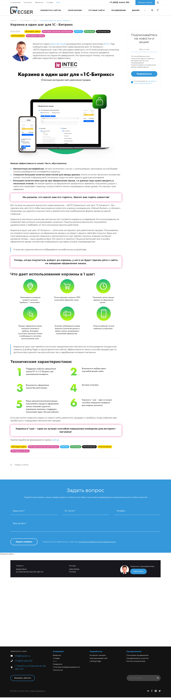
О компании (15, 2)
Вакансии (39, 2)
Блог (55, 661)
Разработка (96, 651)
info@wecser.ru (22, 656)
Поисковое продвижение (137, 655)
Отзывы (49, 2)
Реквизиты (57, 664)
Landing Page (95, 661)
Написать (138, 571)
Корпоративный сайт (99, 658)
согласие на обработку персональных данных (97, 542)
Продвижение (134, 651)
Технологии (58, 670)
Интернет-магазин (98, 655)
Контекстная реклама (135, 661)
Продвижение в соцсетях (137, 658)
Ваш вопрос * (20, 523)
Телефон (120, 511)
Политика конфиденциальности (66, 667)
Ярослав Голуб (57, 44)
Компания (58, 651)
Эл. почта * (70, 511)
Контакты (28, 2)
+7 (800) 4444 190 (119, 2)
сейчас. (56, 440)
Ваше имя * (19, 511)
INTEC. (106, 44)
